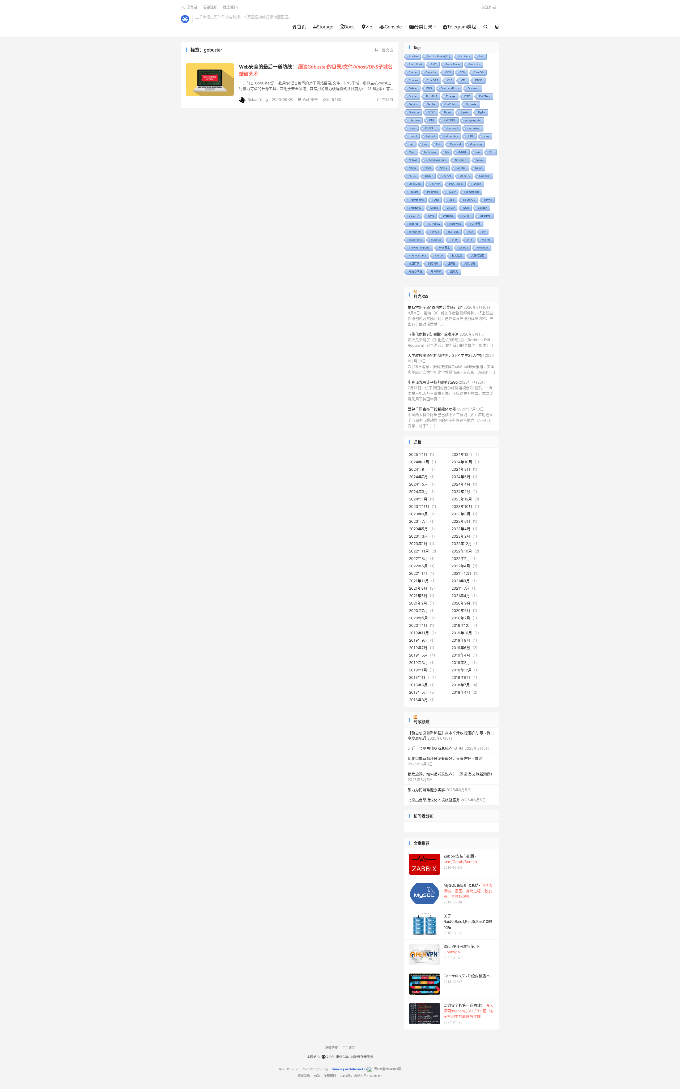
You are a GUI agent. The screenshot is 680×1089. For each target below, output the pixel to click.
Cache (413, 72)
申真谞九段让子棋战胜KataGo (433, 382)
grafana (414, 112)
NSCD (412, 175)
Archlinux (464, 56)
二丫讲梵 (348, 1048)
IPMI (431, 120)
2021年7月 (461, 588)
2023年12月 (462, 499)
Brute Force (452, 64)
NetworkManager (436, 159)
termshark (415, 231)
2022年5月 (418, 566)
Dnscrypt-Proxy (450, 88)
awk (481, 56)
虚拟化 (452, 263)
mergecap (476, 144)
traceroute (415, 239)
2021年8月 (418, 588)
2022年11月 (419, 551)
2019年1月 (418, 670)
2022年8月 (418, 558)
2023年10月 (462, 506)
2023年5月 (418, 528)
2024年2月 (461, 491)
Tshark (454, 239)
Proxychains (416, 199)
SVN (431, 215)
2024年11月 (419, 462)
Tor (484, 231)
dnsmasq (473, 88)
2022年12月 (462, 543)
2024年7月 (418, 476)
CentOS (479, 72)
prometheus (471, 191)
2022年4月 (461, 566)
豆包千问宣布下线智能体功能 (432, 409)
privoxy (451, 191)
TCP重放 (475, 223)
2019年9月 (418, 640)
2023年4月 (461, 528)
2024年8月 (461, 469)
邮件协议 (436, 271)
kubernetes (451, 136)
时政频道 (422, 721)
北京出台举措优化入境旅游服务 (434, 800)
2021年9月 (461, 580)
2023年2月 (461, 536)
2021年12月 (461, 573)
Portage (476, 183)
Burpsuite (474, 64)
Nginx (479, 159)
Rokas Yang (258, 99)
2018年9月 (461, 677)
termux (434, 231)
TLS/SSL (453, 231)
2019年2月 (461, 662)
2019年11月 (419, 633)
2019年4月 (461, 655)
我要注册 (210, 7)
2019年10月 (462, 633)
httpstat (464, 112)
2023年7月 (418, 521)
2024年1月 (418, 499)
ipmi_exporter (473, 120)
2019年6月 (461, 647)
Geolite (431, 104)
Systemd (448, 215)
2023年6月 (461, 521)
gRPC (431, 112)
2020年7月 (418, 610)
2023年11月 (419, 506)
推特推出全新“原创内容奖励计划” (435, 307)
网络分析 (433, 263)
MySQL (462, 152)
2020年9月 (461, 603)
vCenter (486, 239)
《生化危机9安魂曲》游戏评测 (433, 334)
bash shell (415, 64)
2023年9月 (418, 514)
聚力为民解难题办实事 (426, 789)
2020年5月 (418, 618)
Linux (486, 136)
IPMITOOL (449, 120)
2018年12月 (462, 670)
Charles (413, 80)
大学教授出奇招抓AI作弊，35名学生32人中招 (446, 355)
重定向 (454, 271)
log (411, 144)
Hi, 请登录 (189, 7)
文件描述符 (477, 255)
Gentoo (413, 104)
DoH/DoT (431, 96)
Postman (432, 191)
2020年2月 (461, 618)
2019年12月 (462, 625)
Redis (451, 199)
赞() (385, 99)
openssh (484, 175)
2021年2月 (418, 603)
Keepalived (474, 128)
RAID (435, 199)
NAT (491, 152)
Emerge (451, 96)
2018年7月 (461, 685)
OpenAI (446, 175)
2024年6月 (461, 476)
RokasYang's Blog (185, 19)
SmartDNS (415, 207)
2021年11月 (419, 580)
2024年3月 (418, 491)
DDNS (479, 80)
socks (434, 207)
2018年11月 (419, 677)
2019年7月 (418, 647)
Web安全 (308, 99)
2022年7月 (461, 558)
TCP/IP (466, 215)
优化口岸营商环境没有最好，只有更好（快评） (447, 758)
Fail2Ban (484, 96)
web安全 (444, 247)
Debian (413, 88)
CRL (463, 80)
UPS (470, 239)
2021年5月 (418, 595)
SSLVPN (414, 215)
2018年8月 (418, 685)
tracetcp (436, 239)
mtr (447, 152)
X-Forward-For (417, 255)
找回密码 (230, 7)
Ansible (413, 56)
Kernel (413, 136)
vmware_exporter (419, 247)
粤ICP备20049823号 (387, 1069)
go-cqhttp (450, 104)
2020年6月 (461, 610)
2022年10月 (462, 551)
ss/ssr (450, 207)
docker (413, 96)
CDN (462, 72)
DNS (429, 88)
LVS (438, 144)
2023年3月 (418, 536)
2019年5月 (418, 655)
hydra (481, 112)
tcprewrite (455, 223)
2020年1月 (418, 625)
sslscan (482, 207)
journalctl (452, 128)
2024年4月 (461, 484)
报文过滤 (457, 255)
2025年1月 (418, 454)
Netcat (413, 159)
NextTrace (461, 159)
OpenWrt (435, 183)
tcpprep (414, 223)
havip (447, 112)
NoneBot (461, 167)
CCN (448, 72)
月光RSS (421, 296)
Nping (478, 167)
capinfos (431, 72)
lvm (424, 144)
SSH (466, 207)
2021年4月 (461, 595)
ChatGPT (432, 80)
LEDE (470, 136)
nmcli (428, 167)
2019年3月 (418, 662)
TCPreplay (433, 223)
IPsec (412, 128)
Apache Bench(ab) (438, 56)
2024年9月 (418, 469)
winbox (463, 247)
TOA (470, 231)
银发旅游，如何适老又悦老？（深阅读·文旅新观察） (451, 774)
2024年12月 (462, 454)
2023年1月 (418, 543)
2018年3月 (418, 699)
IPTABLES (430, 128)
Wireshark (482, 247)
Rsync (488, 199)
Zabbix (439, 255)
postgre (413, 191)
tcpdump (485, 215)
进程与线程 (415, 271)
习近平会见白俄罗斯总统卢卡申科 (436, 748)
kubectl (430, 136)
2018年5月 (418, 692)
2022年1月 (418, 573)
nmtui (443, 167)
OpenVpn (415, 183)
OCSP (429, 175)
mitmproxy (430, 152)
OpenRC (465, 175)
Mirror (412, 152)
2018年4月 (461, 692)
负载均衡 (469, 263)
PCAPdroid (456, 183)
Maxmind (455, 144)
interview (414, 120)
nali (477, 152)
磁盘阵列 (414, 263)
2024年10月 (462, 462)
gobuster (471, 104)
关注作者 (488, 7)
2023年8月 (461, 514)
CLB (449, 80)
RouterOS (469, 199)
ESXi (467, 96)
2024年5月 (418, 484)
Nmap (412, 167)
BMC (434, 64)
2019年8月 (461, 640)
